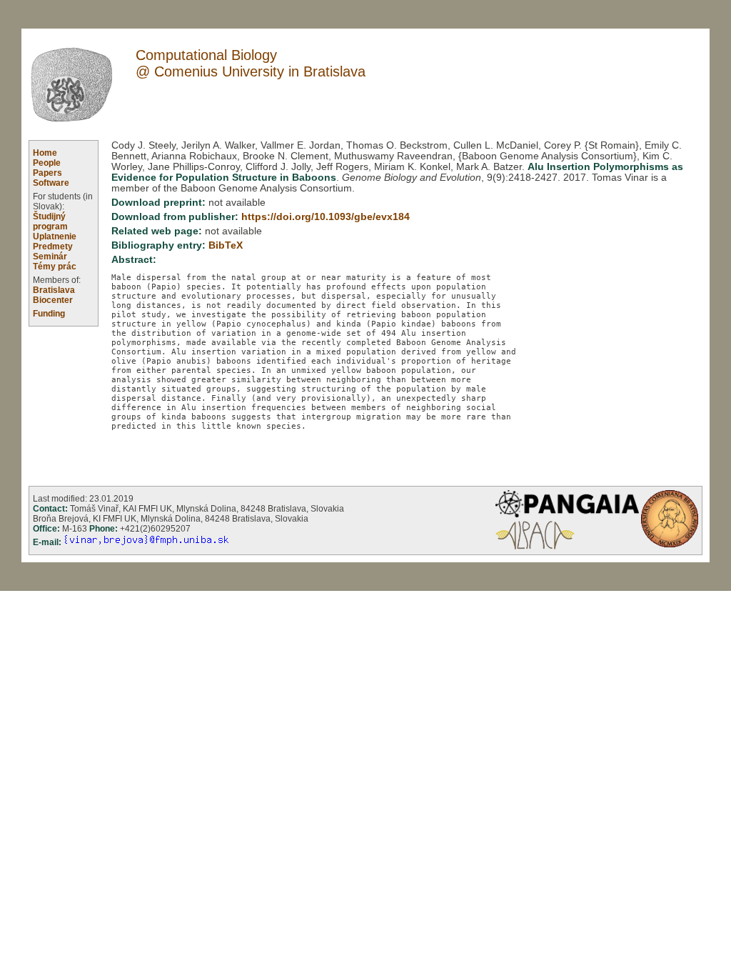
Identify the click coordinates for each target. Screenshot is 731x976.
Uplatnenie (54, 236)
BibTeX (225, 245)
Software (51, 183)
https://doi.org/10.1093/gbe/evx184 (325, 216)
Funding (49, 314)
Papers (47, 173)
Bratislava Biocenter (54, 295)
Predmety (53, 246)
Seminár (50, 257)
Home (45, 153)
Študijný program (50, 221)
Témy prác (54, 267)
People (47, 163)
